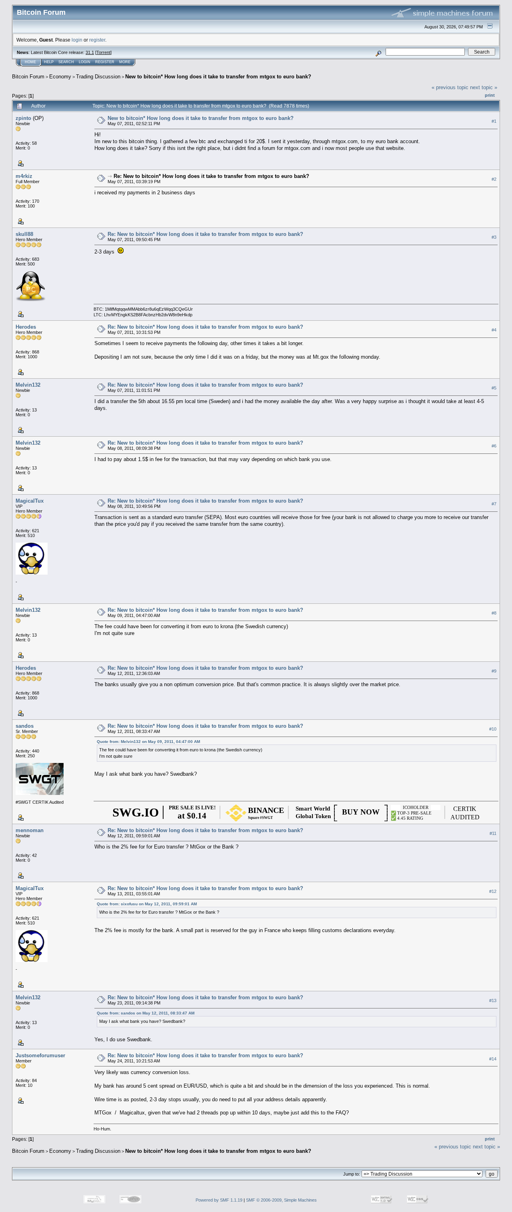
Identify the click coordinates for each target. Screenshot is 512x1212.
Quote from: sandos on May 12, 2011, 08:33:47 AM (145, 1013)
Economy (60, 77)
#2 (494, 179)
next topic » (483, 87)
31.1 (90, 52)
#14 (492, 1058)
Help (49, 62)
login (77, 39)
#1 (494, 121)
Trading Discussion (98, 77)
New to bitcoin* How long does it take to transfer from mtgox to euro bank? (218, 77)
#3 (494, 237)
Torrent (103, 52)
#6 (494, 445)
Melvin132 (28, 385)
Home (30, 62)
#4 (494, 329)
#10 (492, 729)
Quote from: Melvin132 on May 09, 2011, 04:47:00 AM (148, 741)
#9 (494, 671)
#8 (494, 613)
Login (84, 62)
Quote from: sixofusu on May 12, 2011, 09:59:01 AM (147, 904)
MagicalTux (30, 501)
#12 (492, 891)
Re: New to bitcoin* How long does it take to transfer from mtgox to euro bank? (211, 176)
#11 (493, 833)
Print (490, 95)
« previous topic (450, 87)
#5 (494, 387)
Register (104, 62)
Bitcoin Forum (28, 77)
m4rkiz (24, 176)
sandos (25, 726)
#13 (492, 1000)
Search (66, 62)
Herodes (26, 327)
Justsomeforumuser (40, 1055)
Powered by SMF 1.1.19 (219, 1200)
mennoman (30, 830)
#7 (494, 503)
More (124, 62)
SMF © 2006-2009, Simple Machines (281, 1200)
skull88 (24, 234)
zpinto (23, 118)
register (97, 39)
